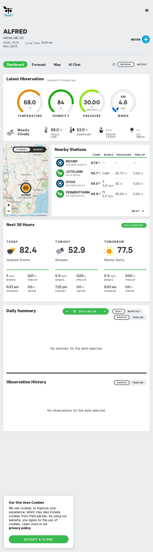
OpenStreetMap (27, 215)
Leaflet (12, 215)
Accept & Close (38, 539)
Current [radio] (22, 149)
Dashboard (15, 65)
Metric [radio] (142, 64)
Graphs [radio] (122, 382)
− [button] (8, 211)
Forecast (39, 65)
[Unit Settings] (114, 64)
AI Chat (74, 65)
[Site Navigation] (147, 10)
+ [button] (8, 205)
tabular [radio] (137, 317)
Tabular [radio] (137, 382)
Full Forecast (134, 225)
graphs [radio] (122, 317)
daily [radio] (118, 311)
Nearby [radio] (38, 149)
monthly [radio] (134, 311)
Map (57, 65)
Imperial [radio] (125, 64)
